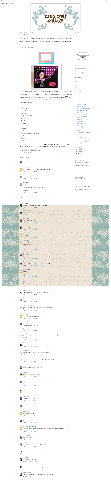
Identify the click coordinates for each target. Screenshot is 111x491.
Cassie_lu (25, 404)
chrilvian (25, 233)
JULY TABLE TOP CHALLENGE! (84, 139)
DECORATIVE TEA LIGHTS (83, 125)
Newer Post (22, 482)
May (79, 145)
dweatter (25, 372)
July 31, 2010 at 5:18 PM (30, 431)
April (79, 147)
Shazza (24, 380)
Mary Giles (23, 118)
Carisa (24, 450)
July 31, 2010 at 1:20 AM (30, 164)
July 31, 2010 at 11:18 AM (30, 339)
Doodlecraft (25, 167)
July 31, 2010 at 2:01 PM (30, 369)
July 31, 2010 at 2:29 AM (30, 229)
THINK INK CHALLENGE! (82, 110)
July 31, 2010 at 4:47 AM (30, 276)
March (79, 149)
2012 (77, 87)
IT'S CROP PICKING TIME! (82, 141)
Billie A (24, 218)
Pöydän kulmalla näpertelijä (29, 196)
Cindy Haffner (24, 108)
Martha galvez (26, 290)
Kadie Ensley (24, 113)
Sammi (24, 240)
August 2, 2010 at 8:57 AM (30, 469)
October (79, 95)
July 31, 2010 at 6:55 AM (30, 287)
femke (24, 182)
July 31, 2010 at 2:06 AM (30, 200)
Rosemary (25, 342)
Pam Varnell (24, 138)
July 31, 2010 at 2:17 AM (30, 215)
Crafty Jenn (25, 435)
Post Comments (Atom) (30, 485)
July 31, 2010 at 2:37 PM (30, 385)
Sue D (24, 314)
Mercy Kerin (24, 120)
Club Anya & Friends (35, 97)
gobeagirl (25, 225)
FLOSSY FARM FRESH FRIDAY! (84, 108)
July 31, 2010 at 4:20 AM (30, 258)
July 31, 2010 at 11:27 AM (30, 346)
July (79, 101)
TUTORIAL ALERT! (81, 123)
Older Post (70, 482)
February (79, 151)
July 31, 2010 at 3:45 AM (30, 249)
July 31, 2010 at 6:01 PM (30, 439)
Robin (24, 261)
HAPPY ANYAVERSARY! (82, 114)
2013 (77, 85)
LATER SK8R (80, 102)
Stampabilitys (26, 160)
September (80, 97)
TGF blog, (35, 146)
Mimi (24, 365)
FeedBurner (85, 59)
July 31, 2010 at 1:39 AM (30, 178)
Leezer (24, 457)
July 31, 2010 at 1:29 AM (30, 171)
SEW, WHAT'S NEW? (81, 112)
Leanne (24, 203)
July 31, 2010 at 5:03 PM (30, 415)
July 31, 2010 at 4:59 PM (30, 408)
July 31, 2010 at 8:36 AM (30, 310)
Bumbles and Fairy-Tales (28, 426)
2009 (77, 156)
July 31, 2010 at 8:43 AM (30, 318)
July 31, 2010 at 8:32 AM (30, 301)
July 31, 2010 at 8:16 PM (30, 454)
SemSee (24, 350)
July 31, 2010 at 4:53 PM (30, 400)
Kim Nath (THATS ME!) (26, 115)
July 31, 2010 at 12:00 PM (30, 354)
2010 (77, 91)
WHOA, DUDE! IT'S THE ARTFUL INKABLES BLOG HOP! (83, 129)
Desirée (24, 442)
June (79, 143)
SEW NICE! (79, 119)
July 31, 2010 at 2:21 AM (30, 222)
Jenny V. (25, 389)
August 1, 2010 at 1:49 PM (30, 461)
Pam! (46, 47)
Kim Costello (24, 135)
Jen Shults (25, 418)
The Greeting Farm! (45, 38)
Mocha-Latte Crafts (27, 357)
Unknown (25, 269)
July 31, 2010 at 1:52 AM (30, 192)
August (79, 99)
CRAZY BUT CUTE (43, 96)
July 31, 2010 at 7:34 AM (30, 294)
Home (46, 482)
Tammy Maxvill (24, 125)
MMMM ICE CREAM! (82, 106)
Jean (24, 333)
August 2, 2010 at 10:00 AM (31, 476)
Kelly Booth (23, 130)
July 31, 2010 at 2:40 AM (30, 237)
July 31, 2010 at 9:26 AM (30, 330)
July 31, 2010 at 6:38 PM (30, 446)
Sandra (24, 321)
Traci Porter (23, 140)
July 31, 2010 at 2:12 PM (30, 376)
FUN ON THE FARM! (81, 104)
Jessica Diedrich (25, 110)
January (79, 153)
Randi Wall (23, 123)
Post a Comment (23, 479)
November (80, 93)
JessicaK (25, 411)
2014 (77, 83)
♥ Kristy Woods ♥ (26, 305)
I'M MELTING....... (81, 121)
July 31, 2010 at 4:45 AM (30, 265)
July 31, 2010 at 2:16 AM (30, 207)
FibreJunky (25, 396)
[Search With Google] (28, 150)
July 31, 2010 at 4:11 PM (30, 393)
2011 (77, 89)
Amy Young (23, 128)
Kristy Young (24, 133)
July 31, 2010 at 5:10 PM (30, 422)
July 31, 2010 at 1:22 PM (30, 361)
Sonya (24, 174)
